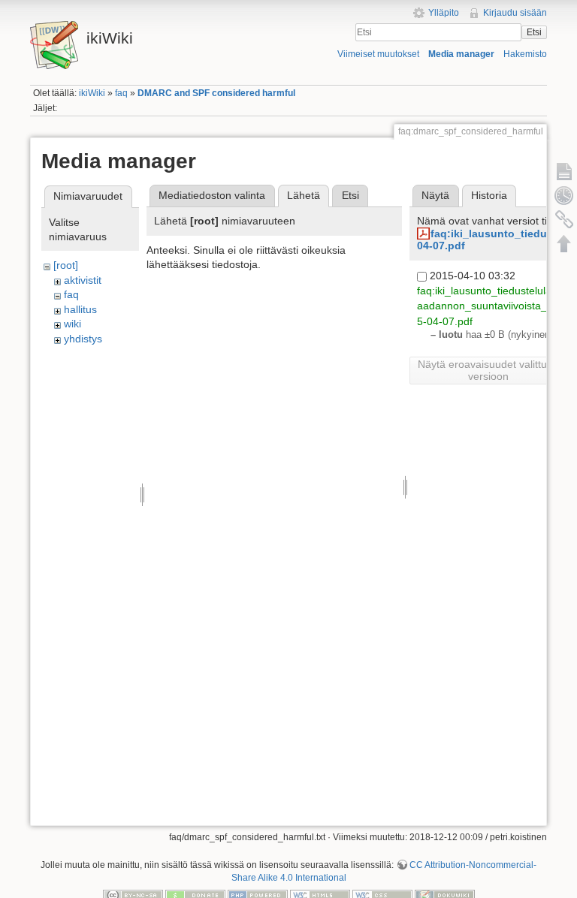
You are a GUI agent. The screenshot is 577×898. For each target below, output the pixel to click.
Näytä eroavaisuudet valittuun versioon (488, 370)
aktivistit (82, 280)
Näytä (435, 195)
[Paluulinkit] (564, 219)
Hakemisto (525, 54)
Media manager (461, 54)
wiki (72, 324)
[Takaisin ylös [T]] (564, 243)
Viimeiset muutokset (378, 54)
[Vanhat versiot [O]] (564, 195)
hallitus (80, 309)
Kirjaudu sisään (515, 13)
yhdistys (83, 339)
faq (121, 93)
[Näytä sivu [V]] (564, 171)
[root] (65, 265)
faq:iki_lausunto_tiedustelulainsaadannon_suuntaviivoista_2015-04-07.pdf (491, 306)
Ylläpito (443, 13)
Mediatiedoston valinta (212, 195)
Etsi (534, 32)
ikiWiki (92, 93)
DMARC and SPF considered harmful (216, 93)
